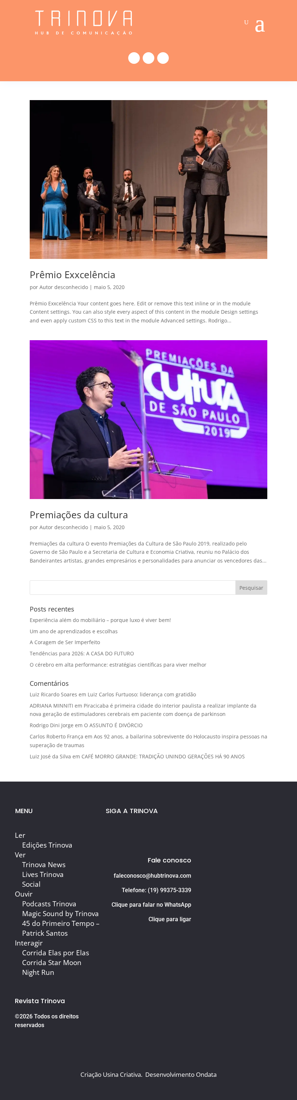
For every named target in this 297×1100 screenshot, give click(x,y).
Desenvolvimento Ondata (181, 1074)
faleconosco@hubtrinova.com (152, 875)
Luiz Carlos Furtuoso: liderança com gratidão (142, 694)
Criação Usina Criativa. (111, 1074)
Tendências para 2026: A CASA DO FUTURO (82, 653)
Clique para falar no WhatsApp (151, 904)
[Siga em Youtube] (163, 58)
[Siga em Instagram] (148, 58)
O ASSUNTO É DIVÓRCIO (113, 725)
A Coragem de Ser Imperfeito (65, 642)
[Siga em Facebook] (134, 58)
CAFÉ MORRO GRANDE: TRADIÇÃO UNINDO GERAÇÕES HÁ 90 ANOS (163, 756)
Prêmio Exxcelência (72, 274)
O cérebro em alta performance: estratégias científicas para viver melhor (118, 664)
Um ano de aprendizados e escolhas (74, 631)
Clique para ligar (169, 919)
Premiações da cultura (79, 514)
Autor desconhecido (63, 287)
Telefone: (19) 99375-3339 (156, 890)
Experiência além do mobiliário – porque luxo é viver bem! (100, 620)
